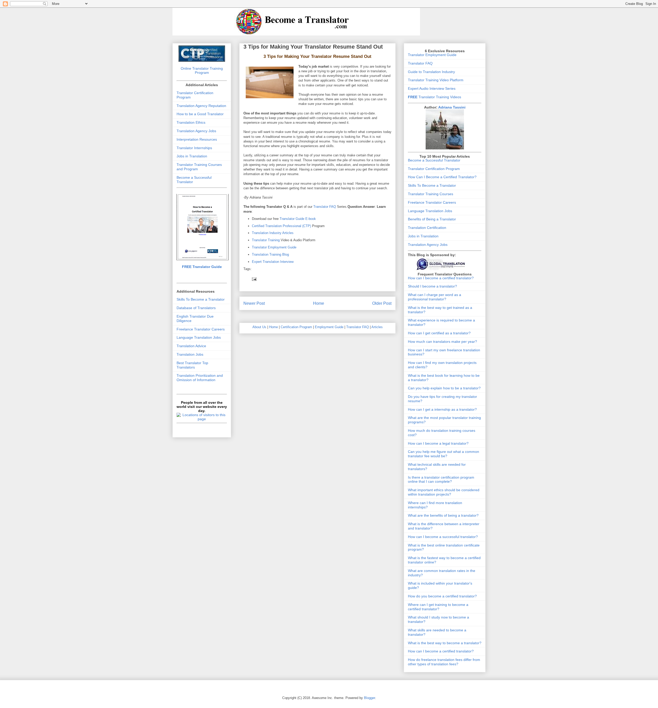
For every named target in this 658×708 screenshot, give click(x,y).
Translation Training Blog (270, 254)
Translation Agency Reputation (201, 106)
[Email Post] (254, 279)
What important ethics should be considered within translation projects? (443, 492)
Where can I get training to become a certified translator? (438, 607)
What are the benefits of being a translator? (443, 515)
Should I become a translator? (432, 286)
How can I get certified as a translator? (439, 333)
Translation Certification (427, 228)
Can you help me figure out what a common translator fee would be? (443, 454)
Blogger (369, 698)
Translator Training (266, 240)
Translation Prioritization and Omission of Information (200, 377)
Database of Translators (196, 308)
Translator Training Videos (434, 97)
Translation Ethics (191, 122)
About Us (259, 327)
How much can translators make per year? (442, 341)
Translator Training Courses (430, 194)
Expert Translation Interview (273, 262)
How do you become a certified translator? (442, 596)
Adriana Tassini (451, 107)
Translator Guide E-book (298, 219)
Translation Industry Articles (273, 233)
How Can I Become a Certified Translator (441, 177)
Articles (377, 327)
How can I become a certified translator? (441, 278)
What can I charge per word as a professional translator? (434, 297)
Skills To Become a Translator (201, 299)
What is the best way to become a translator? (444, 643)
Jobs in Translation (192, 156)
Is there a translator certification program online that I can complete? (441, 479)
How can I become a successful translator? (443, 537)
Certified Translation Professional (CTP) (282, 226)
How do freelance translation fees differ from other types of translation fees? (444, 662)
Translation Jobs (190, 354)
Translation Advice (191, 346)
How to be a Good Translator (200, 114)
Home (318, 303)
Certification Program (296, 327)
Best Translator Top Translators (192, 365)
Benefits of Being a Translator (432, 219)
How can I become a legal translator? (438, 443)
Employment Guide (329, 327)
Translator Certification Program (434, 169)
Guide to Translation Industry (431, 72)
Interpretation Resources (197, 139)
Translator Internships (194, 148)
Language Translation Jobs (199, 337)
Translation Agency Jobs (196, 131)
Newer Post (254, 303)
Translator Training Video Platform (435, 80)
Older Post (381, 303)
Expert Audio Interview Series (431, 88)
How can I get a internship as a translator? (442, 409)
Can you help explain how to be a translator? (444, 388)
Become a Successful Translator (434, 160)
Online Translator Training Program (202, 70)
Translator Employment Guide (274, 247)
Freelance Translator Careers (201, 329)
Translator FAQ (324, 207)
